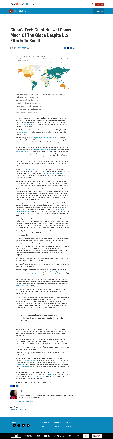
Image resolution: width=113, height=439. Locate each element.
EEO (43, 426)
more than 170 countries (24, 152)
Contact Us (68, 426)
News (29, 16)
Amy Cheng (25, 47)
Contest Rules (57, 422)
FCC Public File (45, 422)
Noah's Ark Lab (25, 367)
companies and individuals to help (26, 274)
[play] (11, 11)
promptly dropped (39, 376)
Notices (68, 422)
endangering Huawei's (29, 124)
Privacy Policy (57, 426)
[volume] (15, 11)
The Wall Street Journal (29, 360)
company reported (31, 154)
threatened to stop (24, 132)
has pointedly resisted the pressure (43, 138)
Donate (100, 4)
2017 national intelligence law (54, 272)
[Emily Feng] (13, 394)
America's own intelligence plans (52, 173)
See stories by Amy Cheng (18, 409)
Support (93, 16)
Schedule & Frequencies (16, 16)
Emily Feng (18, 47)
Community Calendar (73, 16)
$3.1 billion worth (50, 374)
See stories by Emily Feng (27, 401)
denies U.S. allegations (32, 169)
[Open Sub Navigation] (25, 16)
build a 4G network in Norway (44, 149)
